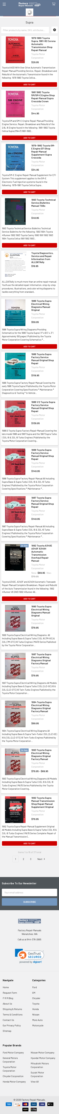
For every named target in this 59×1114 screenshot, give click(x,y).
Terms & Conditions (13, 1014)
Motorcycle (37, 1025)
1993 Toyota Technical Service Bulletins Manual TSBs (43, 202)
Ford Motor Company (13, 1052)
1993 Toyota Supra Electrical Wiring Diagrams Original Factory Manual (41, 754)
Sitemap (7, 1030)
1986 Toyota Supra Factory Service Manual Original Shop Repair (42, 359)
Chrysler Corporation (13, 1076)
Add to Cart (29, 84)
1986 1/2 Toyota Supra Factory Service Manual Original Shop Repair (43, 406)
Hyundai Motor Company (43, 1057)
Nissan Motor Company (42, 1052)
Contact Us (8, 1019)
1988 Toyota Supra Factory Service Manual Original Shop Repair (42, 454)
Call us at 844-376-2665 (29, 939)
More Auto (37, 1019)
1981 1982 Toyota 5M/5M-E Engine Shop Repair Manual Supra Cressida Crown (43, 97)
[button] (54, 30)
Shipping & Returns (12, 1009)
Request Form (10, 992)
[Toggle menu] (4, 4)
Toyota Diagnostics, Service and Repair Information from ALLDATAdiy (42, 257)
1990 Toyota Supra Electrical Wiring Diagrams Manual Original (41, 611)
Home (6, 987)
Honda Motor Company (14, 1081)
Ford (34, 987)
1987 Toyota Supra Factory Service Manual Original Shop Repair (42, 502)
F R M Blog (8, 998)
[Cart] (54, 4)
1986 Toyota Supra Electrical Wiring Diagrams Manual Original (41, 305)
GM (33, 992)
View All (35, 1081)
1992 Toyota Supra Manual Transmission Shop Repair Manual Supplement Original (43, 802)
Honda (35, 1009)
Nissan (35, 1014)
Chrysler (36, 998)
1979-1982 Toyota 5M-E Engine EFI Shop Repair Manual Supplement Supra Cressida (43, 151)
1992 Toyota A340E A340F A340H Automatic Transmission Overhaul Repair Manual (41, 553)
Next (40, 858)
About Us (7, 1003)
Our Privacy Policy (12, 1025)
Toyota (35, 1003)
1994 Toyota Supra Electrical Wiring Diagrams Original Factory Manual (41, 707)
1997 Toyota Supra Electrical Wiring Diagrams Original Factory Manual (41, 659)
